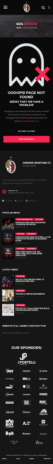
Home (4, 458)
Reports (47, 458)
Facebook (9, 201)
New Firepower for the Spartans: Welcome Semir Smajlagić (28, 253)
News (32, 458)
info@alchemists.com (30, 121)
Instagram (32, 201)
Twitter (20, 201)
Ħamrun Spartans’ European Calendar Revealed (30, 223)
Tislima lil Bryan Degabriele (30, 294)
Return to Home (26, 131)
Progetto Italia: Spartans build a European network (32, 309)
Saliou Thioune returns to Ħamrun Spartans (29, 280)
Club (18, 458)
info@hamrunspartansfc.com (21, 193)
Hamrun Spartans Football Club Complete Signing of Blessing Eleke (32, 239)
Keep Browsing (26, 139)
